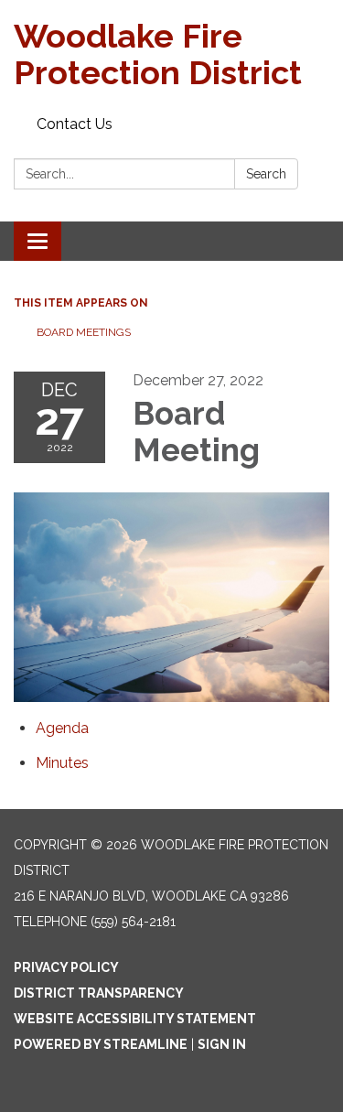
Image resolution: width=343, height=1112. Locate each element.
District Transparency (99, 993)
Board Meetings (84, 332)
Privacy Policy (66, 967)
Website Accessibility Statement (135, 1018)
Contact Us (75, 124)
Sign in (222, 1044)
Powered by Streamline (101, 1044)
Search (266, 174)
